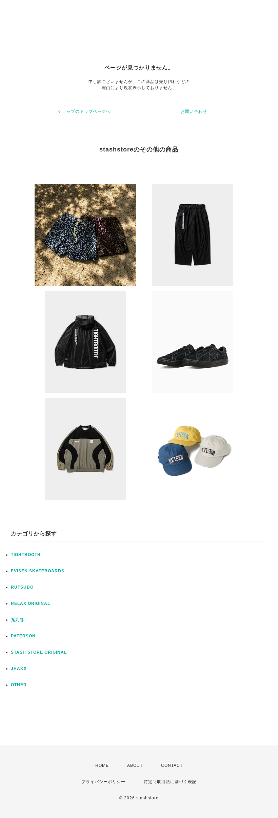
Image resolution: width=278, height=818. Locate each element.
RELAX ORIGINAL (30, 603)
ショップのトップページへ (84, 111)
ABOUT (135, 765)
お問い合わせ (194, 111)
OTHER (19, 684)
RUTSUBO (22, 587)
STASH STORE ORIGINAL (39, 652)
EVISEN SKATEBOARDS (37, 571)
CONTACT (172, 765)
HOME (102, 765)
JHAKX (19, 668)
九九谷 (17, 619)
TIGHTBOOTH (26, 554)
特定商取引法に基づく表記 (170, 781)
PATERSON (23, 636)
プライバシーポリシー (103, 781)
